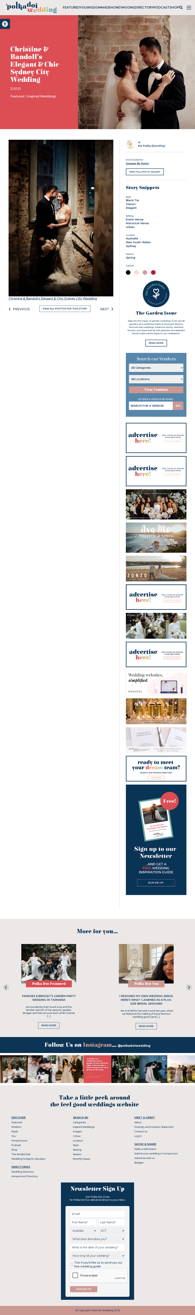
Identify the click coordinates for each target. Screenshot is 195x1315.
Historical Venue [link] (137, 223)
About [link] (137, 1122)
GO (178, 405)
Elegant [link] (131, 208)
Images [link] (77, 1131)
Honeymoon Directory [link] (24, 1176)
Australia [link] (132, 238)
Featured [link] (71, 7)
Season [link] (77, 1154)
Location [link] (78, 1140)
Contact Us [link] (140, 1131)
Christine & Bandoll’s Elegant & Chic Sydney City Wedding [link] (53, 298)
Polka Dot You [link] (146, 984)
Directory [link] (144, 7)
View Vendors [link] (156, 390)
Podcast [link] (161, 7)
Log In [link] (138, 1136)
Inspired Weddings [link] (41, 96)
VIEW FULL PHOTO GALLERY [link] (144, 171)
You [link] (83, 7)
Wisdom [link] (94, 7)
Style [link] (76, 1145)
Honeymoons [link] (123, 7)
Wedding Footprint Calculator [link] (28, 1158)
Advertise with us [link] (144, 1158)
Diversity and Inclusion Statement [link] (154, 1127)
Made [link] (106, 7)
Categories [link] (79, 1122)
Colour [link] (77, 1136)
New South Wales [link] (138, 242)
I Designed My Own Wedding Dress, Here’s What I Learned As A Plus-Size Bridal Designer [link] (146, 999)
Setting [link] (77, 1149)
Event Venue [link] (134, 219)
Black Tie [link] (132, 200)
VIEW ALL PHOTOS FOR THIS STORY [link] (65, 308)
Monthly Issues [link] (81, 1158)
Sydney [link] (131, 246)
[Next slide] (189, 987)
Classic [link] (131, 204)
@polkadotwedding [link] (134, 1045)
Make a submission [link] (145, 1149)
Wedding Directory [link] (22, 1171)
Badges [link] (138, 1162)
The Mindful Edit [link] (20, 1154)
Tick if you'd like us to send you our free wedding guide (98, 1264)
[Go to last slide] (6, 987)
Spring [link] (130, 257)
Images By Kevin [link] (137, 163)
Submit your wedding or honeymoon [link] (156, 1153)
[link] (5, 24)
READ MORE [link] (156, 343)
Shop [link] (174, 7)
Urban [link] (130, 227)
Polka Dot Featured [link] (49, 984)
